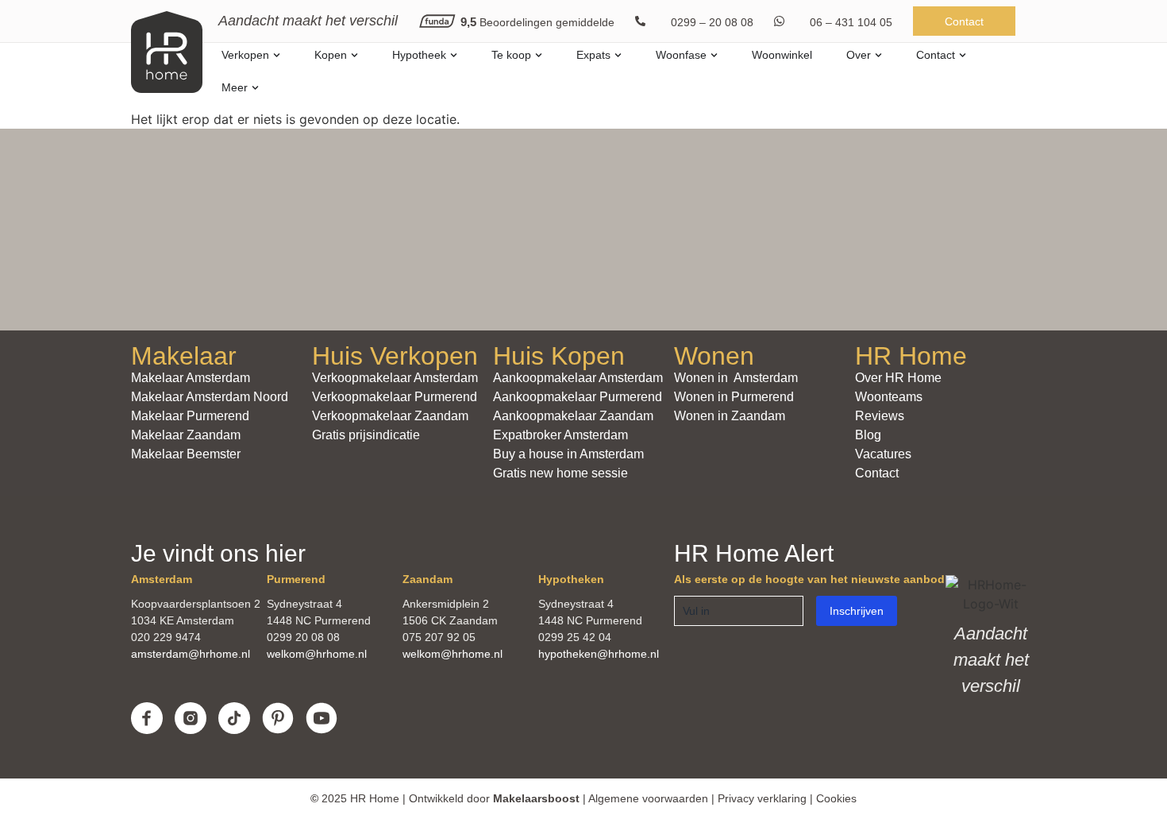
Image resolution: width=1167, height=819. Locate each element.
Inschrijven (857, 611)
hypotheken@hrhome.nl (598, 653)
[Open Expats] (618, 55)
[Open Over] (878, 55)
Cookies (836, 798)
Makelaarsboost (536, 798)
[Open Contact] (962, 55)
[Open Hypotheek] (453, 55)
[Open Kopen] (354, 55)
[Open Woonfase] (714, 55)
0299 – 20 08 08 (712, 22)
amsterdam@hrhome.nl (190, 653)
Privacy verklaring (762, 798)
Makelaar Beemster (186, 454)
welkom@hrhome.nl (317, 653)
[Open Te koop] (538, 55)
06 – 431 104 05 (851, 22)
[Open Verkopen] (276, 55)
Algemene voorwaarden (648, 798)
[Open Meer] (255, 87)
